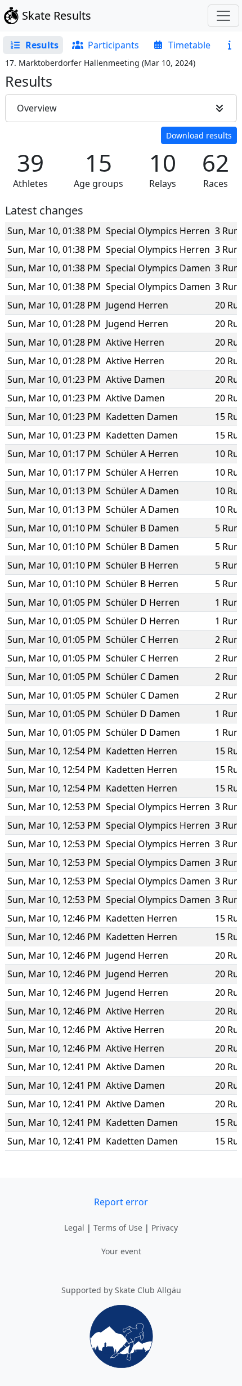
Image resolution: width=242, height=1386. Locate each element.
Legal (74, 1227)
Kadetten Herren (141, 751)
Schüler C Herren (142, 639)
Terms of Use (117, 1227)
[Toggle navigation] (223, 16)
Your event (121, 1251)
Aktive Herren (135, 342)
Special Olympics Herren (158, 231)
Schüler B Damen (142, 528)
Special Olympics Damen (158, 268)
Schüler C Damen (142, 676)
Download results (199, 135)
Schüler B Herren (142, 565)
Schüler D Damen (143, 714)
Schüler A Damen (142, 491)
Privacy (164, 1227)
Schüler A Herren (142, 454)
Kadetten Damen (142, 416)
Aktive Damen (135, 379)
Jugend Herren (137, 305)
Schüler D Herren (143, 602)
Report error (121, 1202)
